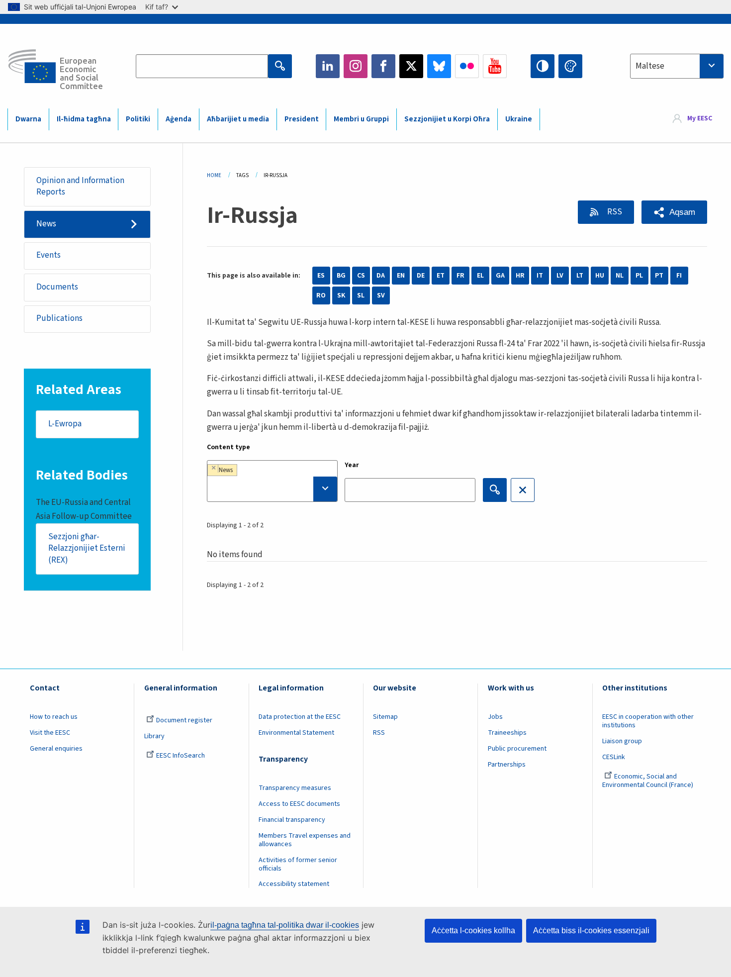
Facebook (383, 66)
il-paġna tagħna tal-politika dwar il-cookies (284, 925)
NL (620, 276)
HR (520, 276)
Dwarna (28, 119)
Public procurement (517, 749)
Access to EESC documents (299, 804)
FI (679, 276)
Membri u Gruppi (361, 119)
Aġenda (178, 119)
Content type (228, 447)
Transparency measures (295, 788)
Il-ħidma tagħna (84, 119)
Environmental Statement (296, 733)
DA (380, 276)
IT (540, 276)
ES (321, 276)
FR (460, 276)
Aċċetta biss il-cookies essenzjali (591, 930)
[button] (674, 212)
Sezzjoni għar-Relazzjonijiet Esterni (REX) (86, 549)
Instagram (355, 66)
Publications (59, 318)
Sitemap (385, 717)
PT (659, 276)
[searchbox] (272, 489)
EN (401, 276)
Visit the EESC (50, 733)
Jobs (495, 717)
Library (154, 736)
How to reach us (54, 717)
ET (441, 276)
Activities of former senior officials (298, 864)
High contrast (542, 66)
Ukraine (518, 119)
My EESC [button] (699, 119)
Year (352, 465)
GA (500, 276)
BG (341, 276)
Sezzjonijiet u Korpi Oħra (447, 119)
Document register (184, 720)
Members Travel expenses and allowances (305, 840)
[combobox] (677, 66)
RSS (614, 212)
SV (381, 295)
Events (48, 255)
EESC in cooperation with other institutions (648, 721)
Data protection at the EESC (300, 717)
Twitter (411, 66)
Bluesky (439, 66)
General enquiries (56, 749)
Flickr (467, 66)
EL (480, 276)
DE (421, 276)
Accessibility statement (294, 884)
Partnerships (507, 765)
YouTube (495, 66)
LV (559, 276)
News (46, 224)
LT (579, 276)
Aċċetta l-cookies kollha (473, 930)
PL (639, 276)
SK (341, 295)
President (301, 119)
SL (361, 295)
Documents (57, 287)
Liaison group (622, 741)
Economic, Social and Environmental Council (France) (648, 781)
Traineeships (507, 733)
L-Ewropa (65, 424)
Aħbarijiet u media (238, 119)
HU (599, 276)
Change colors (570, 66)
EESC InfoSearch (180, 756)
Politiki (138, 119)
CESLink (613, 757)
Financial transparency (292, 820)
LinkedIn (328, 66)
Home (214, 175)
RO (321, 295)
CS (361, 276)
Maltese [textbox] (650, 66)
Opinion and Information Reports (80, 186)
